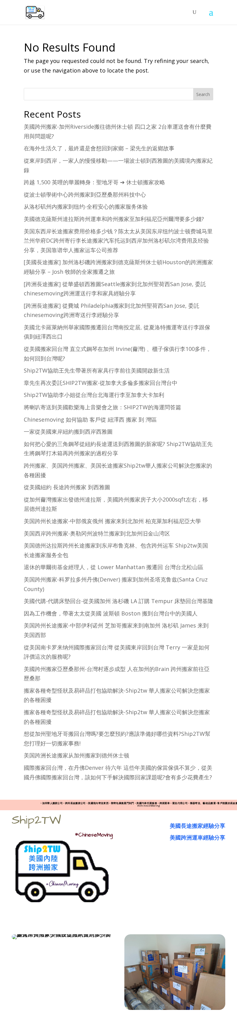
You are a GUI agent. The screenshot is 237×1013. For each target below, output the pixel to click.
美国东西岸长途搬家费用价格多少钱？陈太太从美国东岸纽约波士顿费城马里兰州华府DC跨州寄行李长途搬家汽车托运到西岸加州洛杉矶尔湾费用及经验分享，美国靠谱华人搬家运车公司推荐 (118, 240)
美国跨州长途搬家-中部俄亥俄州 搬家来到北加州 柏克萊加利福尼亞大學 (112, 521)
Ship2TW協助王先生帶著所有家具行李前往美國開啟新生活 (97, 370)
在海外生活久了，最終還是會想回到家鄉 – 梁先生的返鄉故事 (99, 148)
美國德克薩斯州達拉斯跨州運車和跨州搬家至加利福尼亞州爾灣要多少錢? (114, 219)
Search (203, 94)
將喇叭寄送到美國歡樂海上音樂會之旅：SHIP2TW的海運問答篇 (102, 407)
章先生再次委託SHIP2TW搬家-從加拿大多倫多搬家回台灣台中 (100, 382)
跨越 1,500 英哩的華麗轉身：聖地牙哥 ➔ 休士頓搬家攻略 (94, 182)
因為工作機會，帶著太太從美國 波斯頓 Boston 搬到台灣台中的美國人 (111, 613)
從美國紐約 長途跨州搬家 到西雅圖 (67, 487)
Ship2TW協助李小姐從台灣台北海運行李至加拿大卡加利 (94, 394)
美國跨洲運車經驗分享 (197, 837)
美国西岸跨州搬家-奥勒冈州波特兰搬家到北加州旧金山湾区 (97, 533)
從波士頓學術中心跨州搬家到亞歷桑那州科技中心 (85, 194)
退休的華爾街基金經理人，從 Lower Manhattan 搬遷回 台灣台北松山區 (113, 567)
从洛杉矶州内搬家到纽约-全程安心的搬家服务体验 (86, 206)
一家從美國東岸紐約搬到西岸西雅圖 (68, 431)
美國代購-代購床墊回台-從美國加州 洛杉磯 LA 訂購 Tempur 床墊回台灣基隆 (118, 601)
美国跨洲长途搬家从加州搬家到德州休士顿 (76, 755)
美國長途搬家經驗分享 (197, 825)
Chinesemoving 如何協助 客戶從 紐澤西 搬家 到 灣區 (90, 419)
